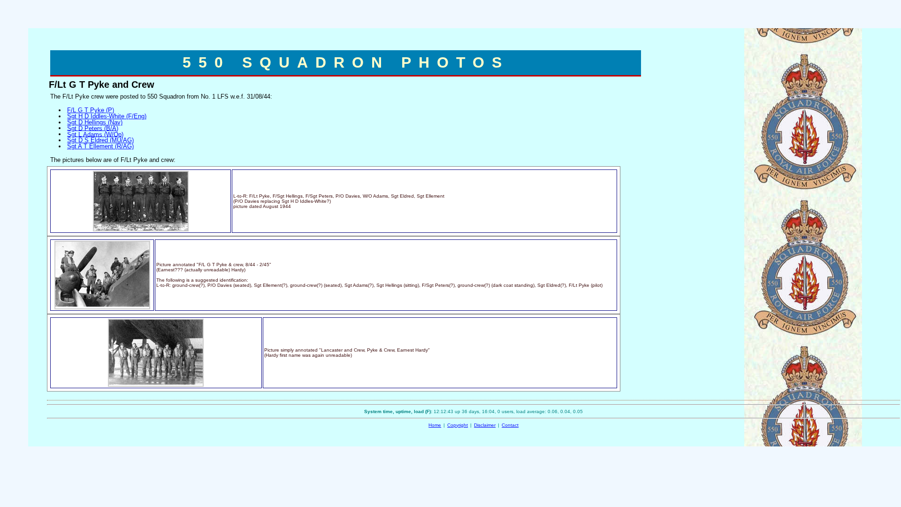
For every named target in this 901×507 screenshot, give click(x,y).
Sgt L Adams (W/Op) (95, 134)
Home (434, 425)
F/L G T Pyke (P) (90, 110)
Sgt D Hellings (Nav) (94, 122)
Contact (510, 425)
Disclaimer (485, 425)
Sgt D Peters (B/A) (92, 127)
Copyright (457, 425)
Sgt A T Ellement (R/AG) (100, 146)
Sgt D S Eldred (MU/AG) (100, 140)
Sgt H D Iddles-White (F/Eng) (106, 116)
